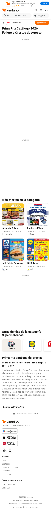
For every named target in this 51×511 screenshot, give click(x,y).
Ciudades (6, 470)
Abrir (44, 3)
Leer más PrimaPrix (13, 407)
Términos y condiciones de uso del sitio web (25, 504)
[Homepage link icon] (14, 414)
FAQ (4, 460)
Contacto (6, 464)
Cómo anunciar (8, 484)
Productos (6, 474)
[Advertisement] (25, 65)
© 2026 (26, 497)
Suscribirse (43, 23)
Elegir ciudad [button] (43, 15)
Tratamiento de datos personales (25, 507)
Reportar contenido (10, 467)
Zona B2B (6, 488)
